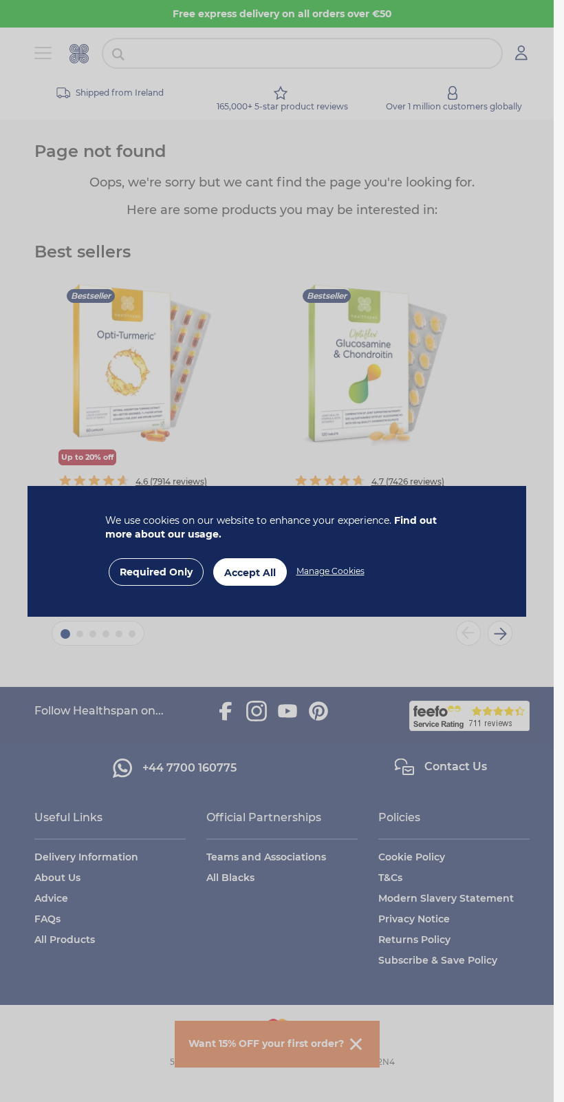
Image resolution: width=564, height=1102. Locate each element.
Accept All (250, 572)
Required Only (156, 572)
